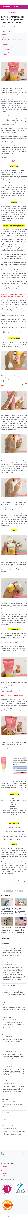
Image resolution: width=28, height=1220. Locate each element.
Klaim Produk (5, 34)
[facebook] (5, 891)
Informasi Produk (6, 49)
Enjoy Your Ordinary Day (16, 1216)
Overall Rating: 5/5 (6, 52)
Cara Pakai (5, 44)
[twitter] (8, 891)
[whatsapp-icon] (14, 1180)
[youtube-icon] (11, 1180)
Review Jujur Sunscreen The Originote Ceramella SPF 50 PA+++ (20, 910)
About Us (4, 1173)
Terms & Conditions (7, 1171)
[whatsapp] (11, 891)
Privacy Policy (6, 1168)
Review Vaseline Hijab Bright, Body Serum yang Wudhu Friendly (7, 909)
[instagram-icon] (8, 1180)
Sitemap (4, 1175)
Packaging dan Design (7, 47)
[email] (21, 891)
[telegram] (15, 891)
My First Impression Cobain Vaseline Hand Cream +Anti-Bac (7, 929)
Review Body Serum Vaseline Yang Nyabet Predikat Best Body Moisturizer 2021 (20, 930)
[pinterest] (18, 891)
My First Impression (7, 42)
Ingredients (5, 37)
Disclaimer (4, 54)
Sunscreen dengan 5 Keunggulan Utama (12, 39)
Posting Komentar (6, 1142)
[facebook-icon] (2, 1180)
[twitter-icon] (5, 1180)
